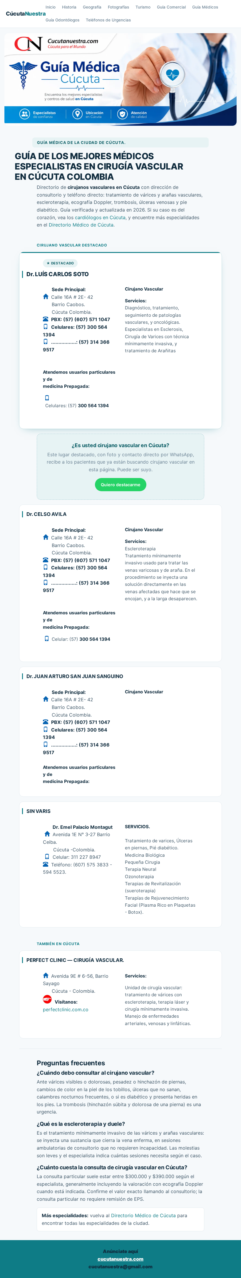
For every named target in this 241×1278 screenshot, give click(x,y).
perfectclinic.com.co (65, 1009)
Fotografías (118, 7)
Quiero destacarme (120, 484)
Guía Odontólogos (62, 20)
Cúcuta (26, 13)
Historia (69, 7)
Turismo (142, 7)
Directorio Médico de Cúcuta (81, 225)
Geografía (92, 7)
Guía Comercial (171, 7)
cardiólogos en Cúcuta (100, 217)
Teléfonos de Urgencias (108, 20)
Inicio (51, 7)
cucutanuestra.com (120, 1259)
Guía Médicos (205, 7)
